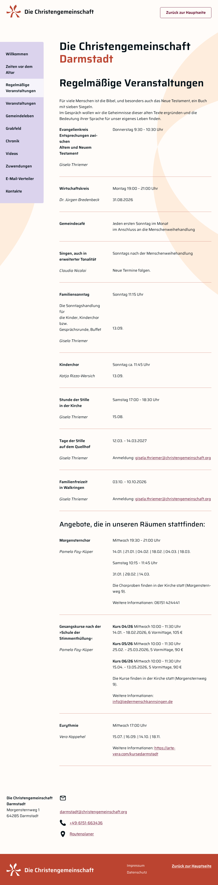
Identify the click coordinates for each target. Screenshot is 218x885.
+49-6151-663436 (86, 823)
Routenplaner (82, 834)
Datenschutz (137, 872)
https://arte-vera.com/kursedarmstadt (144, 751)
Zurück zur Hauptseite (186, 13)
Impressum (136, 865)
